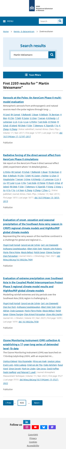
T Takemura (38, 125)
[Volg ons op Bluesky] (44, 427)
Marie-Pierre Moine (11, 252)
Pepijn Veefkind (9, 372)
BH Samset (15, 114)
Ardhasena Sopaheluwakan (14, 248)
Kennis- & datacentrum (24, 31)
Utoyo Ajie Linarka (54, 314)
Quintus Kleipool (10, 361)
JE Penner (52, 121)
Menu (10, 21)
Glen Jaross (41, 368)
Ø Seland (13, 125)
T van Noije (42, 121)
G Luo (25, 121)
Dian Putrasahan (10, 256)
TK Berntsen (54, 114)
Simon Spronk (15, 368)
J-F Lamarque (47, 179)
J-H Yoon (20, 190)
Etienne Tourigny (53, 252)
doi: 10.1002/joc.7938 (29, 321)
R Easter (25, 118)
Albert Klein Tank (34, 248)
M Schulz (25, 172)
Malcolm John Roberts (52, 248)
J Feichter (45, 175)
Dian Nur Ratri (9, 307)
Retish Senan (39, 252)
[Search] (60, 21)
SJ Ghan (33, 118)
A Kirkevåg (50, 118)
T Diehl (18, 118)
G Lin (15, 121)
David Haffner (53, 368)
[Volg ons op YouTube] (35, 427)
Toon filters (35, 74)
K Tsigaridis (49, 125)
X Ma (23, 183)
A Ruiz (57, 183)
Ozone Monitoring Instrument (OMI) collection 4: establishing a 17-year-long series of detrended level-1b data (31, 344)
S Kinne (27, 179)
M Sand (6, 114)
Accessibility (33, 445)
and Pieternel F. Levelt (26, 372)
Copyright (33, 434)
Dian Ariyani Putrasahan (34, 314)
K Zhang (28, 190)
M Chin (11, 118)
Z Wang (57, 186)
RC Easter (35, 175)
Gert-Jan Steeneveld (49, 245)
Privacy (33, 438)
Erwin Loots (8, 364)
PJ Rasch (50, 183)
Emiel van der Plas (35, 364)
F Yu (56, 125)
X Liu (20, 121)
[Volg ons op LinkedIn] (27, 422)
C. (49, 190)
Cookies (33, 441)
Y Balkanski (26, 114)
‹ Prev (8, 402)
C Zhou (44, 190)
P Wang (49, 186)
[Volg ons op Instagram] (27, 427)
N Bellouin (43, 114)
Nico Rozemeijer (25, 361)
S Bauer (35, 114)
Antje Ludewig (20, 364)
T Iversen (41, 118)
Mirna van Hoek (40, 361)
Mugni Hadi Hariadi (11, 245)
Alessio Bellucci (27, 252)
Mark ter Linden (28, 368)
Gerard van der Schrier (30, 245)
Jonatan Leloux (53, 361)
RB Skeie (21, 125)
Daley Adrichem (50, 364)
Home (6, 31)
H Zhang (13, 129)
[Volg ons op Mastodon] (52, 427)
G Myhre (33, 121)
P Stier (29, 125)
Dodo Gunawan (17, 310)
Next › (37, 402)
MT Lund (10, 183)
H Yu (8, 190)
